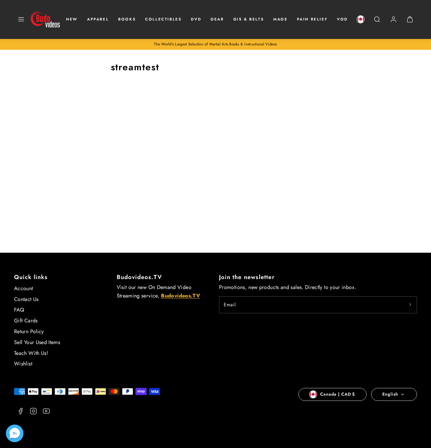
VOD (342, 19)
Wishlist (23, 363)
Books (127, 19)
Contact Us (26, 299)
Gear (217, 19)
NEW (72, 19)
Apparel (98, 19)
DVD (196, 19)
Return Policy (29, 331)
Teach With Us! (31, 353)
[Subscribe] (410, 304)
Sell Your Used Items (37, 342)
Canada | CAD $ (337, 394)
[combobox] (377, 22)
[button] (21, 19)
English (390, 394)
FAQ (19, 310)
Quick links (30, 277)
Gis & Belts (248, 19)
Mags (280, 19)
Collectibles (163, 19)
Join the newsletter (247, 277)
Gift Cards (26, 320)
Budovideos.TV (139, 277)
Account (23, 288)
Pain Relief (312, 19)
